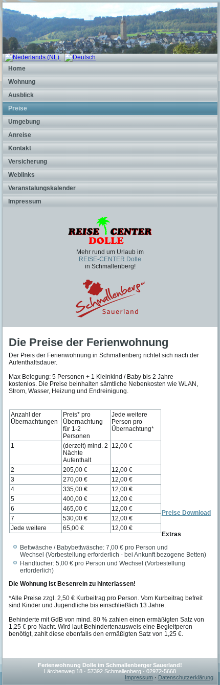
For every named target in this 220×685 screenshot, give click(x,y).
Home (17, 68)
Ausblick (21, 95)
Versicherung (27, 161)
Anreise (19, 135)
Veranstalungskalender (42, 188)
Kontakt (19, 148)
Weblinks (21, 174)
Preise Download (186, 512)
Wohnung (21, 81)
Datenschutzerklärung (185, 677)
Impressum (24, 201)
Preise (17, 108)
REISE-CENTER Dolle (110, 259)
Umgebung (24, 121)
